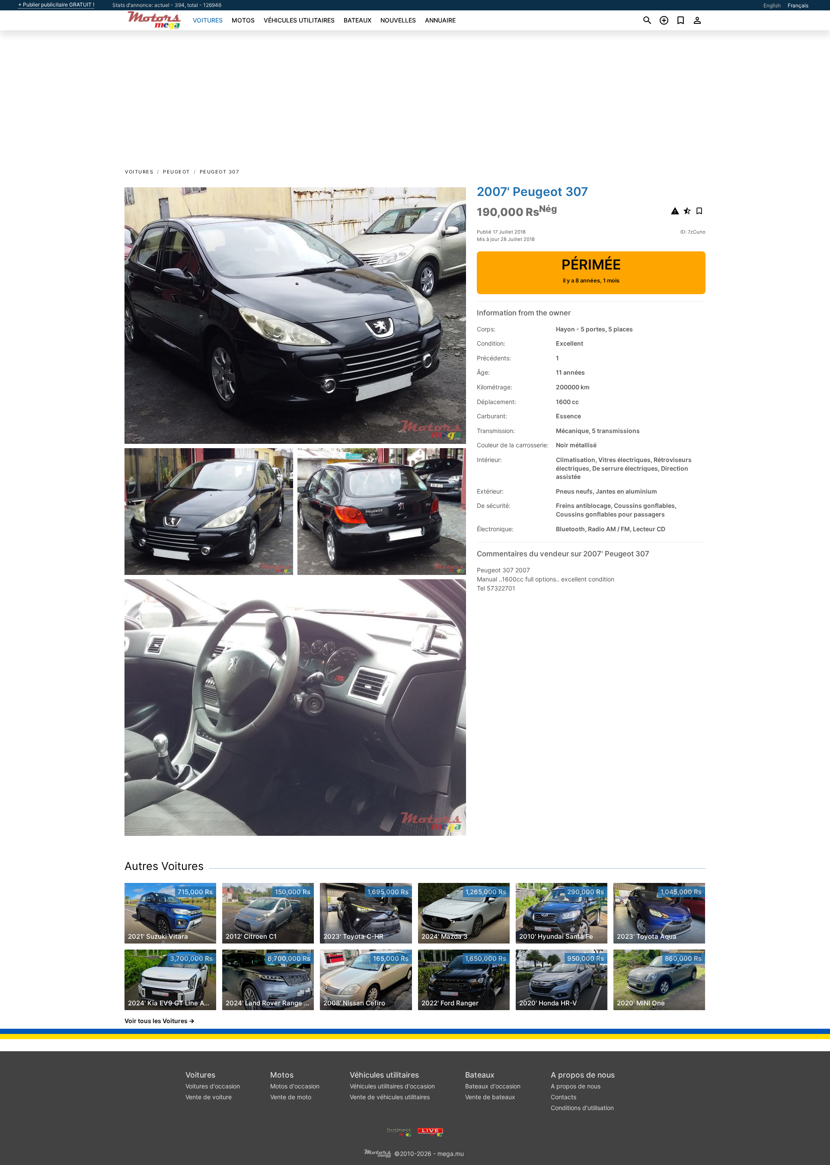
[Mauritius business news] (399, 1131)
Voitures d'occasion (212, 1086)
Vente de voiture (208, 1097)
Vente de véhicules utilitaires (390, 1097)
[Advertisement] (415, 102)
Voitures (208, 20)
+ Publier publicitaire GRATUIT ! (56, 5)
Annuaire (440, 20)
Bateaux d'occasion (492, 1086)
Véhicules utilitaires (299, 20)
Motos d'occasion (294, 1086)
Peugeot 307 (219, 172)
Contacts (563, 1097)
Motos (243, 20)
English (772, 5)
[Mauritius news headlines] (430, 1131)
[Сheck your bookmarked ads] (680, 20)
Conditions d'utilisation (582, 1107)
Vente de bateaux (490, 1097)
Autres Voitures (164, 866)
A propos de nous (583, 1074)
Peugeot (176, 172)
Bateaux (357, 20)
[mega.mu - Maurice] (377, 1152)
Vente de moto (290, 1097)
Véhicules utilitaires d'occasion (392, 1086)
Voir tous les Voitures (156, 1020)
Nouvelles (398, 20)
